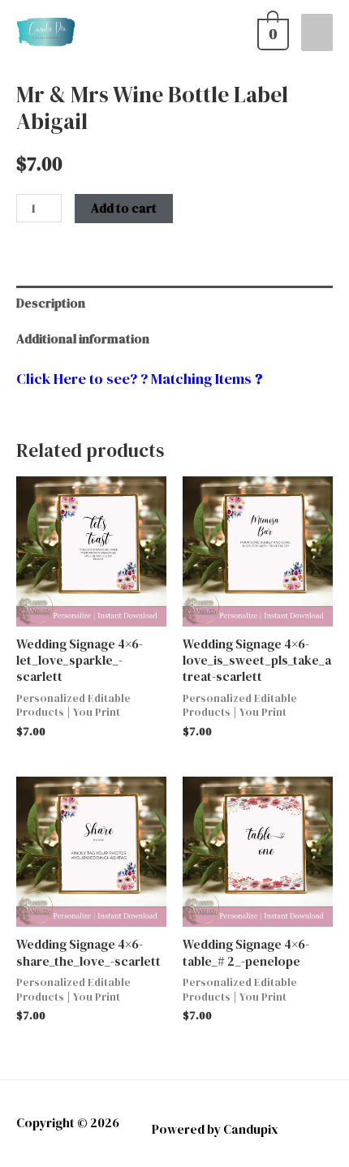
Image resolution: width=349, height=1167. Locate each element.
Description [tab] (50, 303)
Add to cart (124, 208)
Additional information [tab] (82, 338)
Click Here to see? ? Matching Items (134, 378)
